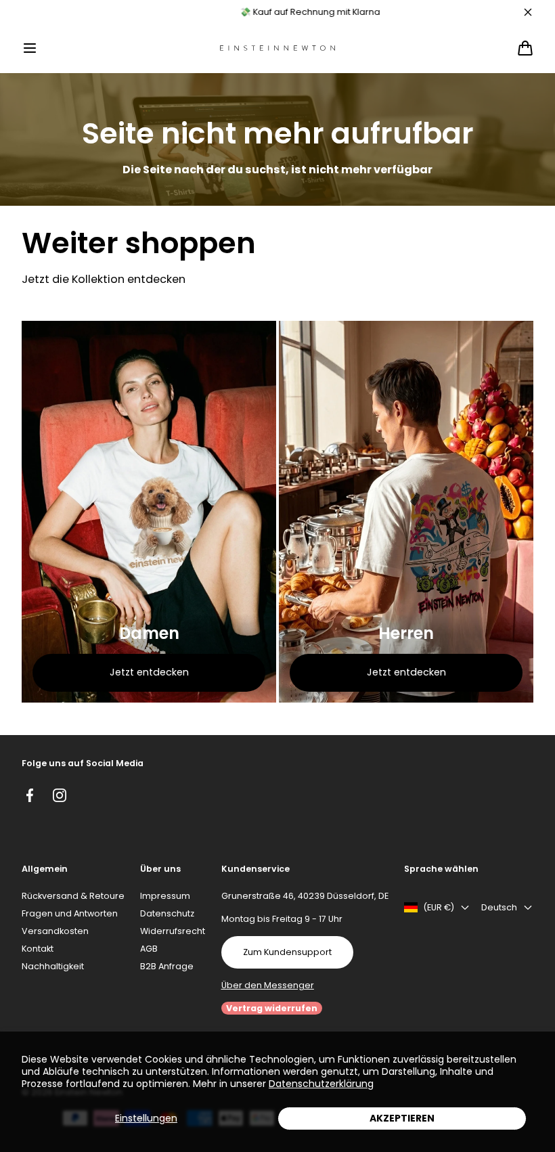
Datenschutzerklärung (321, 1083)
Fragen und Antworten (70, 913)
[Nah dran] (528, 12)
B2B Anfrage (167, 966)
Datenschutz (167, 913)
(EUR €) (438, 907)
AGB (149, 948)
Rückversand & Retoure (73, 896)
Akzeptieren (402, 1118)
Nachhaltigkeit (53, 966)
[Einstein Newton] (277, 48)
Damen (149, 633)
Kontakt (37, 948)
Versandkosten (55, 931)
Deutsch (499, 907)
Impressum (165, 896)
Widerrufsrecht (172, 931)
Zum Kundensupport (287, 952)
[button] (30, 48)
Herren (406, 633)
